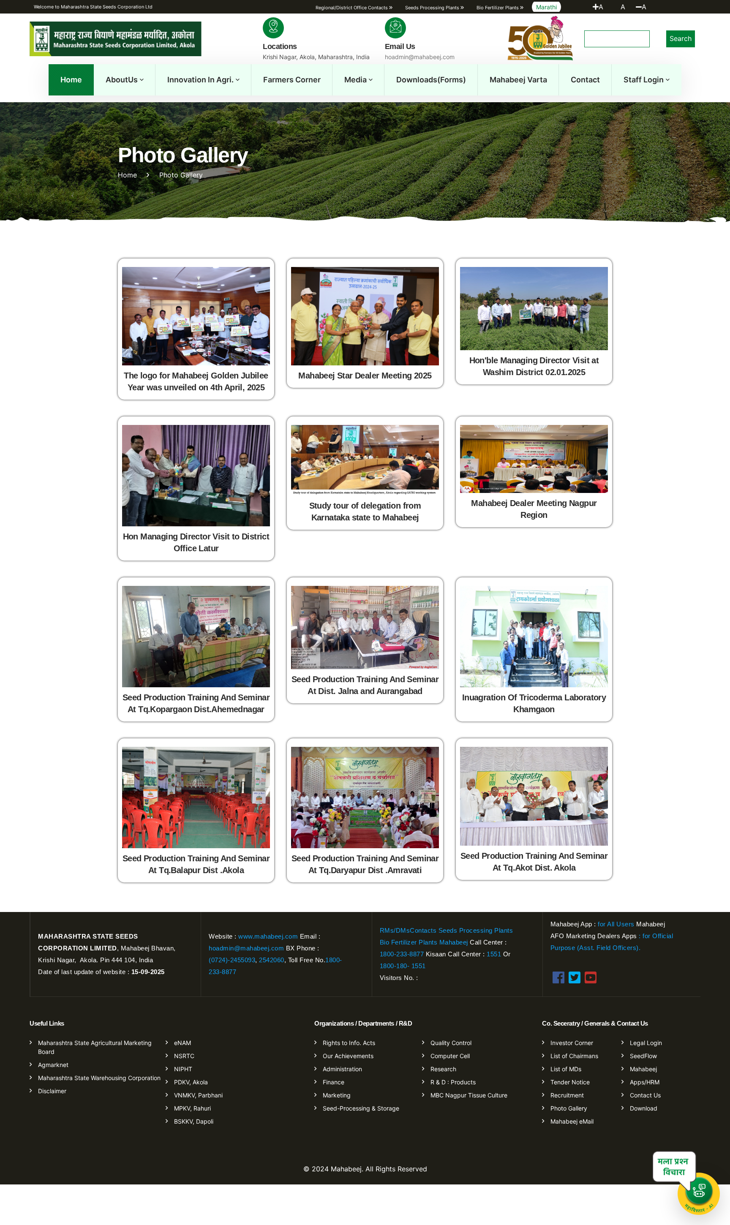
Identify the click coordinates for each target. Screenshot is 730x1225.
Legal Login (646, 1042)
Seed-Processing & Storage (361, 1108)
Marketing (337, 1095)
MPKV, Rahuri (192, 1108)
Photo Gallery (568, 1108)
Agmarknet (53, 1064)
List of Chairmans (574, 1055)
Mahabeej (643, 1069)
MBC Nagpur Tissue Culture (468, 1095)
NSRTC (184, 1055)
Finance (333, 1082)
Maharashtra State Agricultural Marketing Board (95, 1047)
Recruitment (567, 1095)
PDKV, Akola (191, 1082)
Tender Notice (570, 1082)
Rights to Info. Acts (349, 1042)
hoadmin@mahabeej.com (246, 948)
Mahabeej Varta (518, 79)
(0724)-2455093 (232, 960)
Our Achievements (348, 1055)
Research (443, 1069)
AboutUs (122, 79)
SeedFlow (643, 1055)
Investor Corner (571, 1042)
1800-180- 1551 (403, 965)
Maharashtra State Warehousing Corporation (99, 1077)
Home (71, 79)
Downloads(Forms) (431, 79)
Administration (342, 1069)
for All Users (615, 924)
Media (355, 79)
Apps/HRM (644, 1082)
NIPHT (183, 1069)
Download (643, 1108)
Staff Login (644, 79)
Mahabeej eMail (572, 1121)
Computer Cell (450, 1055)
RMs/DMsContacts (408, 930)
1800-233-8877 (402, 954)
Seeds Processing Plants (476, 930)
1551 (495, 954)
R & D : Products (453, 1082)
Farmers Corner (292, 79)
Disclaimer (52, 1090)
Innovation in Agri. (200, 79)
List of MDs (565, 1069)
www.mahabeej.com (268, 936)
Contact (585, 79)
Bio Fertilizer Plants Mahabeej (424, 942)
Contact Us (645, 1095)
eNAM (182, 1042)
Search (681, 38)
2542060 (271, 960)
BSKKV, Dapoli (193, 1121)
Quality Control (450, 1042)
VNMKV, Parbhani (198, 1095)
